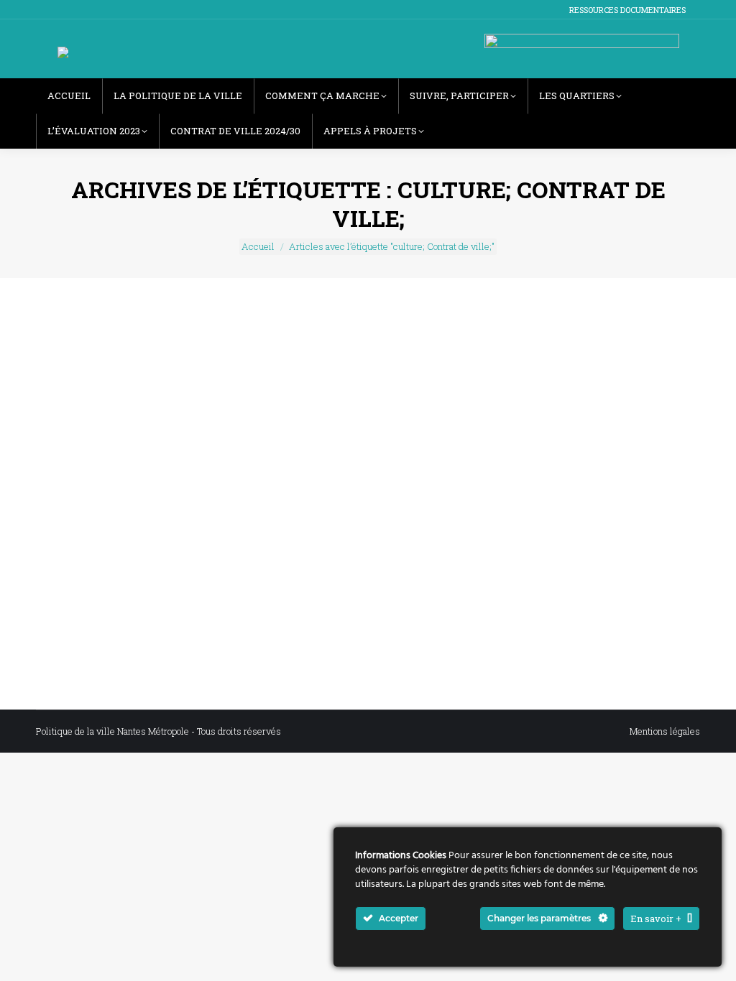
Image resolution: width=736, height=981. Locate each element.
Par (260, 570)
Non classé (209, 570)
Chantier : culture (147, 570)
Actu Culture (80, 570)
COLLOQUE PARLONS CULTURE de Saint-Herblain (234, 545)
